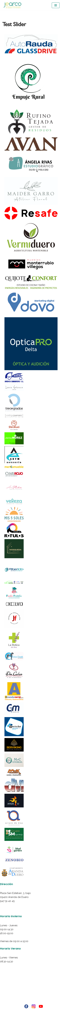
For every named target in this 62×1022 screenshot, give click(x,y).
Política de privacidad (31, 990)
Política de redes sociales (31, 998)
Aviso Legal (31, 986)
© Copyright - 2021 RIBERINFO (31, 1012)
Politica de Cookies (31, 994)
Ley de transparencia (31, 1002)
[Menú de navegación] (56, 5)
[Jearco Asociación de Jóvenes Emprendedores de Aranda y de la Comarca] (12, 5)
